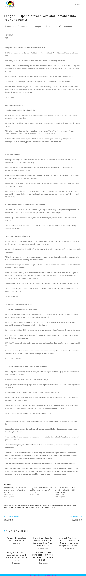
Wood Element (52, 508)
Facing (45, 505)
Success (28, 508)
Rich (23, 508)
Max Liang (11, 27)
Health (66, 505)
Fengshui (39, 27)
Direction (11, 505)
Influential (73, 505)
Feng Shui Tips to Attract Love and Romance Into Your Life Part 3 (15, 490)
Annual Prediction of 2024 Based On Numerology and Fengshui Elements (69, 542)
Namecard (18, 508)
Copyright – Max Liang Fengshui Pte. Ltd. (43, 575)
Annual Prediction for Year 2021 (17, 539)
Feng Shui (51, 505)
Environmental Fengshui (33, 505)
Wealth (44, 508)
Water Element (36, 508)
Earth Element (20, 505)
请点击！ (8, 38)
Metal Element (9, 508)
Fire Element (59, 505)
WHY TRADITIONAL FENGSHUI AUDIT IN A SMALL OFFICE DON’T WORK (66, 490)
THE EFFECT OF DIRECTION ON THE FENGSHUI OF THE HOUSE (43, 556)
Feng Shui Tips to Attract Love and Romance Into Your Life (41, 489)
